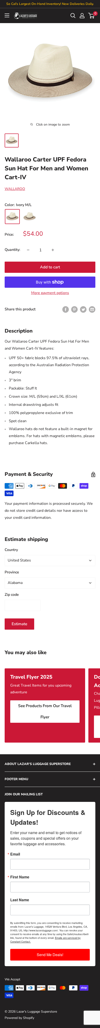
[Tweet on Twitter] (83, 309)
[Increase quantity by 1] (53, 250)
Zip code (12, 594)
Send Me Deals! (50, 954)
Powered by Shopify (19, 1018)
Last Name (19, 900)
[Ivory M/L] (12, 216)
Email (15, 854)
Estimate (19, 624)
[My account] (82, 15)
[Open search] (73, 15)
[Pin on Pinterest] (74, 309)
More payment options (50, 292)
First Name (19, 877)
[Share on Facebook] (65, 309)
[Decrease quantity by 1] (28, 250)
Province (12, 572)
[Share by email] (92, 309)
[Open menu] (7, 15)
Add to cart (50, 267)
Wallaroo (15, 188)
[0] (91, 15)
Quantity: (12, 249)
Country (11, 549)
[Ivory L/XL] (29, 216)
